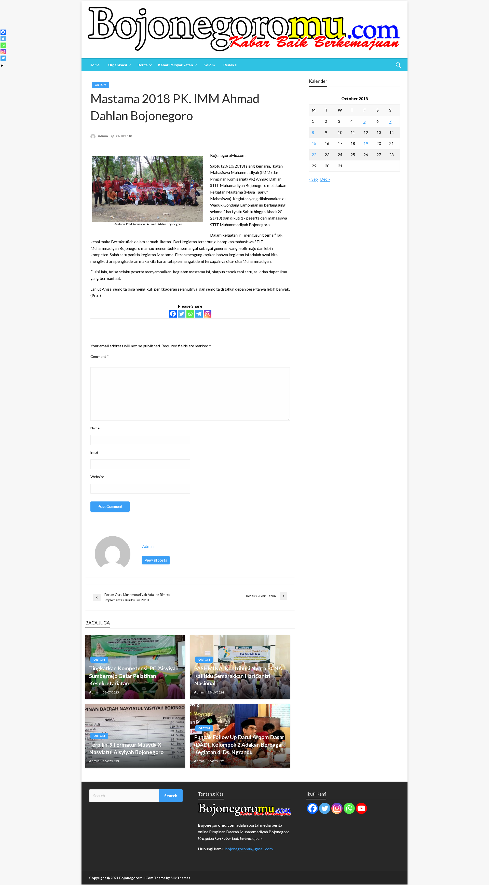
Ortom (100, 84)
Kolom (209, 65)
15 (314, 143)
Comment (99, 356)
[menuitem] (94, 65)
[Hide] (2, 66)
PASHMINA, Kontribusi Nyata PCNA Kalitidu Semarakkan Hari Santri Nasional (238, 675)
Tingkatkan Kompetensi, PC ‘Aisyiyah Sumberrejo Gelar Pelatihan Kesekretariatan (134, 675)
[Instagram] (207, 314)
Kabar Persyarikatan (175, 65)
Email (94, 452)
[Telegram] (199, 314)
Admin (103, 136)
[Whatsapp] (190, 314)
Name (95, 428)
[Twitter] (181, 314)
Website (97, 476)
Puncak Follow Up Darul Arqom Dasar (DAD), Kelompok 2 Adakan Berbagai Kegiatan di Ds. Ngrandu (239, 744)
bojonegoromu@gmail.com (249, 848)
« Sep (313, 178)
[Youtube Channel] (361, 808)
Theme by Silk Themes (172, 878)
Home (95, 65)
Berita (143, 65)
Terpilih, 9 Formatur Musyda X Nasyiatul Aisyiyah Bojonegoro (126, 748)
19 (365, 143)
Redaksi (230, 65)
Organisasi (117, 65)
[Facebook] (173, 314)
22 (314, 154)
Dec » (325, 178)
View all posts (156, 560)
